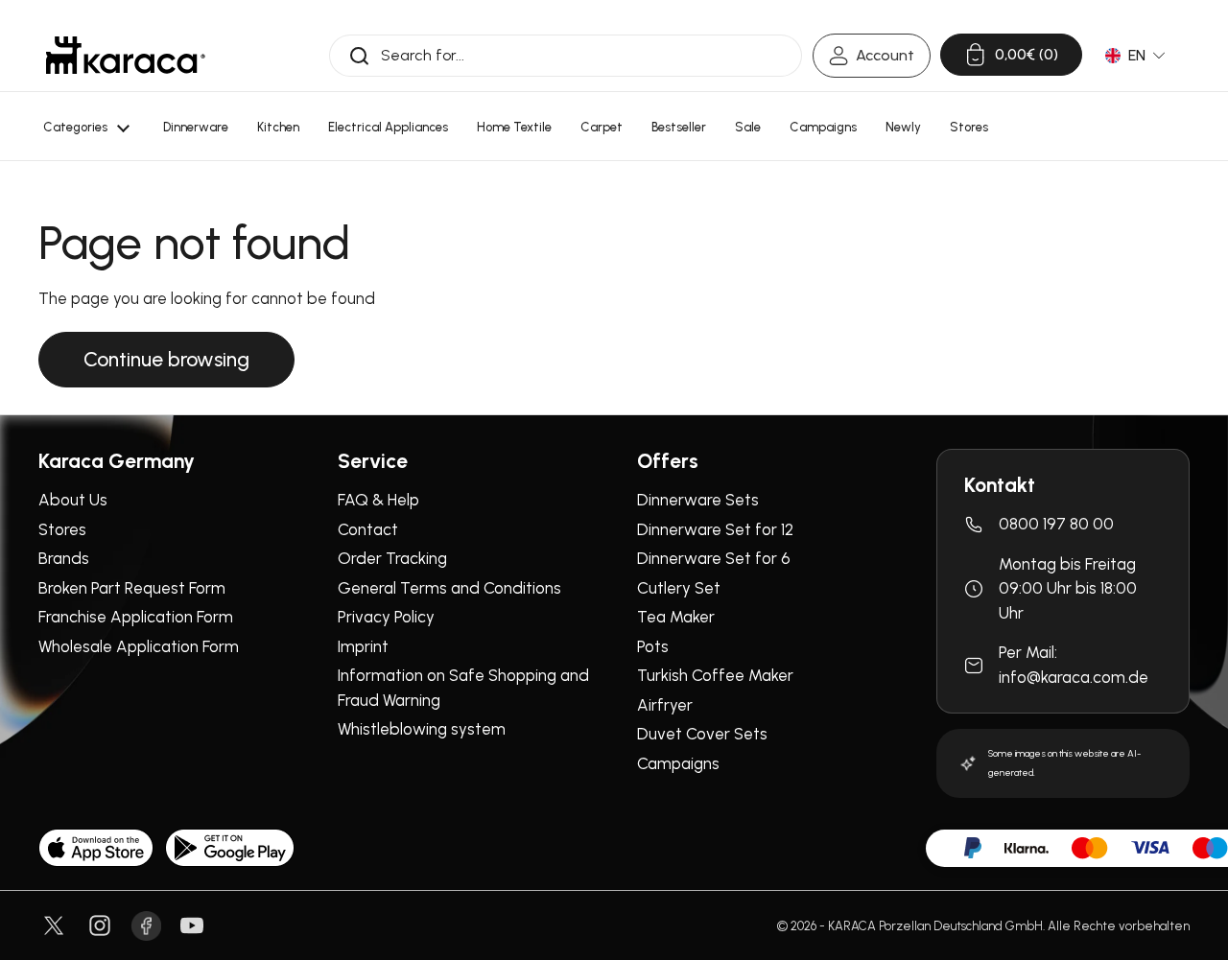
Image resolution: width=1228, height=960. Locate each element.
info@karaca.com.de (1073, 677)
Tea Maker (676, 616)
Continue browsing (166, 359)
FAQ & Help (378, 499)
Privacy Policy (386, 616)
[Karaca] (125, 55)
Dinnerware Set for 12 (715, 529)
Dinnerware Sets (698, 499)
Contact (368, 529)
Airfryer (665, 704)
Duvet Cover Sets (702, 733)
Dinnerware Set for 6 (714, 558)
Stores (62, 529)
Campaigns (678, 763)
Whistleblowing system (422, 728)
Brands (63, 558)
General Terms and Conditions (449, 587)
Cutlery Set (678, 587)
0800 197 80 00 (1056, 523)
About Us (72, 499)
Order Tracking (392, 558)
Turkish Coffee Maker (715, 675)
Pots (653, 646)
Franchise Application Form (135, 616)
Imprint (363, 646)
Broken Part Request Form (131, 587)
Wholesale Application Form (138, 646)
